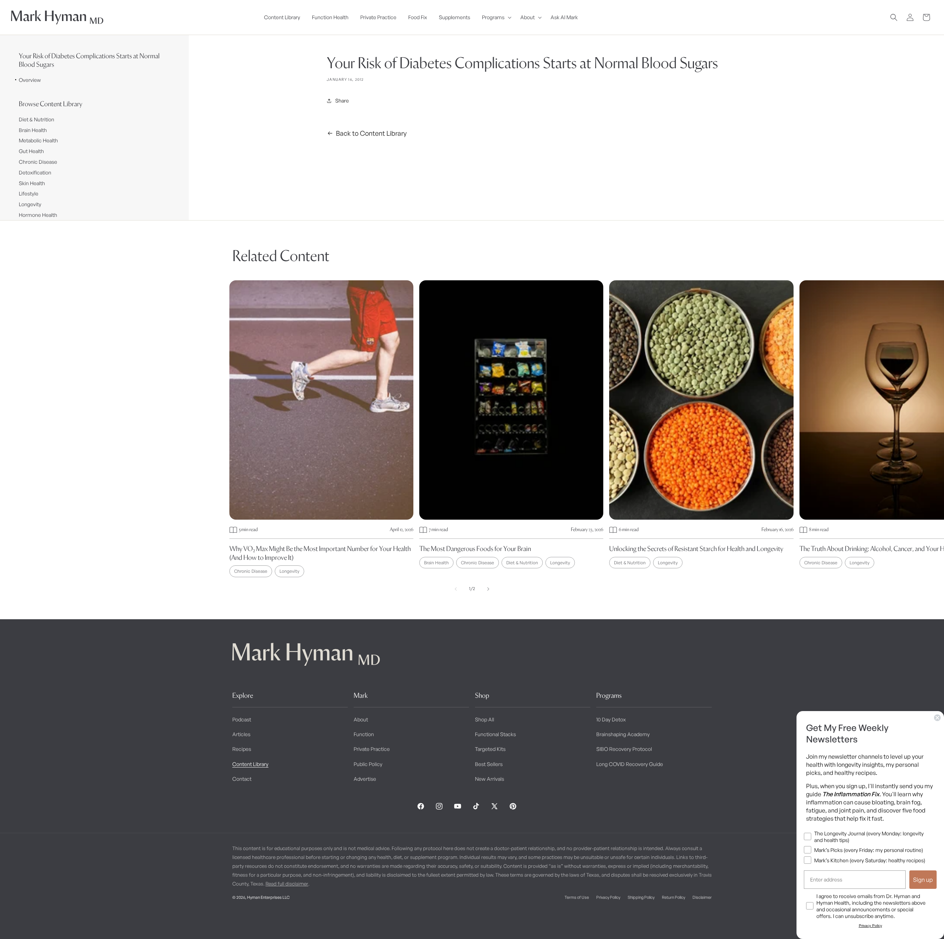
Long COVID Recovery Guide (629, 764)
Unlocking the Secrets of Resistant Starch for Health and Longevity (696, 548)
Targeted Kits (490, 749)
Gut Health (31, 151)
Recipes (241, 749)
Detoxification (35, 172)
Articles (241, 734)
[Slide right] (488, 589)
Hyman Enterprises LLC (268, 897)
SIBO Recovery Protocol (624, 749)
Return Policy (673, 897)
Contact (241, 779)
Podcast (241, 719)
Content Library (250, 764)
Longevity (30, 204)
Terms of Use (577, 897)
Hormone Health (38, 215)
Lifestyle (28, 193)
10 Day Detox (611, 719)
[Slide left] (456, 589)
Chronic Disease (38, 162)
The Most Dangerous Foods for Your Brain (475, 548)
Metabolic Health (38, 140)
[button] (495, 17)
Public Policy (368, 764)
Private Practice (372, 749)
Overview (30, 80)
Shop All (484, 719)
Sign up (923, 879)
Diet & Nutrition (36, 119)
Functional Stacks (495, 734)
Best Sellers (489, 764)
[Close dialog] (937, 717)
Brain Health (33, 130)
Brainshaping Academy (623, 734)
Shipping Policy (641, 897)
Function (364, 734)
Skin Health (32, 183)
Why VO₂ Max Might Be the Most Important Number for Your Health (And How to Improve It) (320, 552)
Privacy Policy (608, 897)
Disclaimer (702, 897)
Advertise (365, 779)
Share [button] (342, 100)
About (361, 719)
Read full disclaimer (287, 884)
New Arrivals (489, 779)
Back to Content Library (371, 133)
